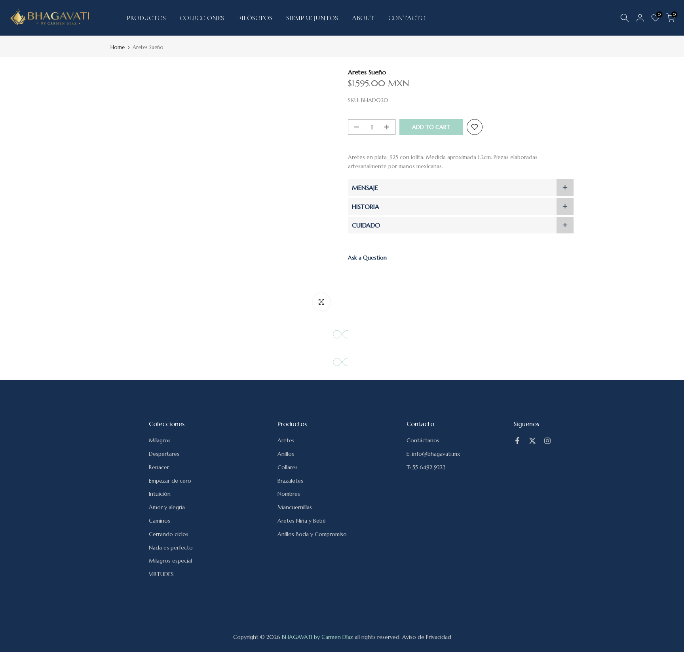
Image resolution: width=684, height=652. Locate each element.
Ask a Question (367, 258)
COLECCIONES (202, 18)
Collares (287, 467)
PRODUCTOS (146, 18)
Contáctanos (423, 440)
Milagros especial (170, 560)
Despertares (164, 453)
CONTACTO (407, 18)
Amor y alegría (167, 507)
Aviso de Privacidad (426, 637)
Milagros (160, 440)
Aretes (285, 440)
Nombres (288, 493)
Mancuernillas (294, 507)
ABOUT (363, 18)
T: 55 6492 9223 (426, 467)
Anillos (285, 453)
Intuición (160, 493)
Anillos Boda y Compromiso (312, 534)
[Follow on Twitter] (532, 440)
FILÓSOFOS (255, 18)
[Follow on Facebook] (517, 440)
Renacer (159, 467)
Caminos (159, 520)
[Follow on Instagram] (547, 440)
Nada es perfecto (171, 547)
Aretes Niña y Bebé (301, 520)
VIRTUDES (161, 574)
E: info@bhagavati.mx (433, 453)
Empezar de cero (170, 480)
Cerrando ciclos (168, 534)
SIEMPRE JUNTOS (312, 18)
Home (117, 47)
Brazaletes (290, 480)
